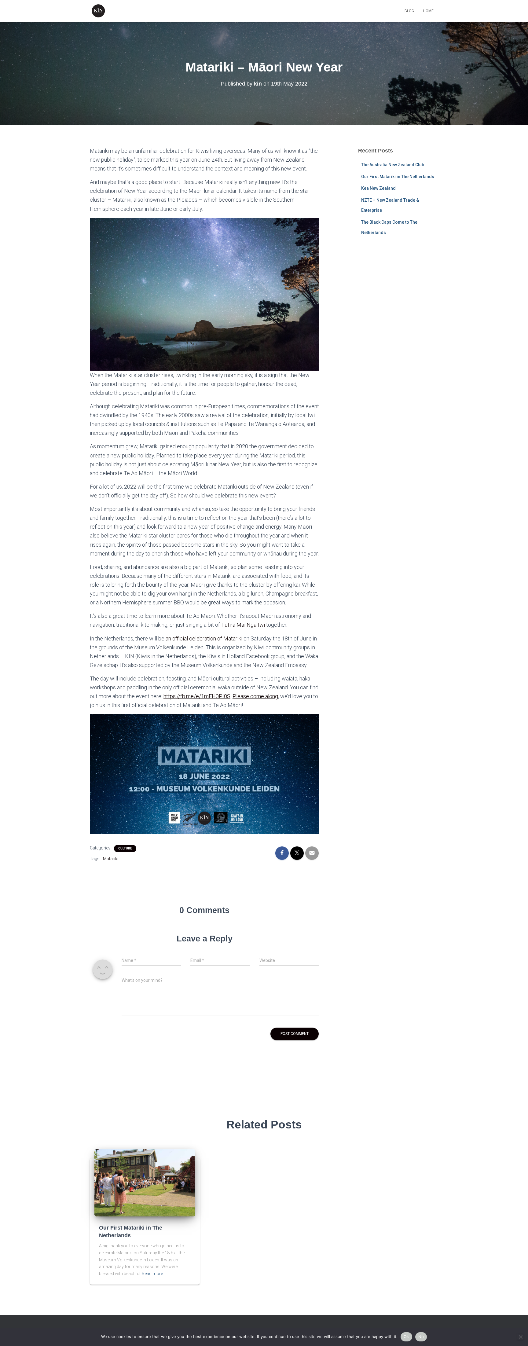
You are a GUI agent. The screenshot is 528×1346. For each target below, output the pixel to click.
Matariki (110, 858)
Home (428, 11)
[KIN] (98, 11)
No (421, 1336)
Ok (406, 1336)
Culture (125, 848)
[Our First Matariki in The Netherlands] (144, 1182)
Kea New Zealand (378, 188)
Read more (152, 1273)
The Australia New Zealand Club (392, 164)
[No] (520, 1337)
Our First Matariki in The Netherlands (397, 176)
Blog (409, 11)
